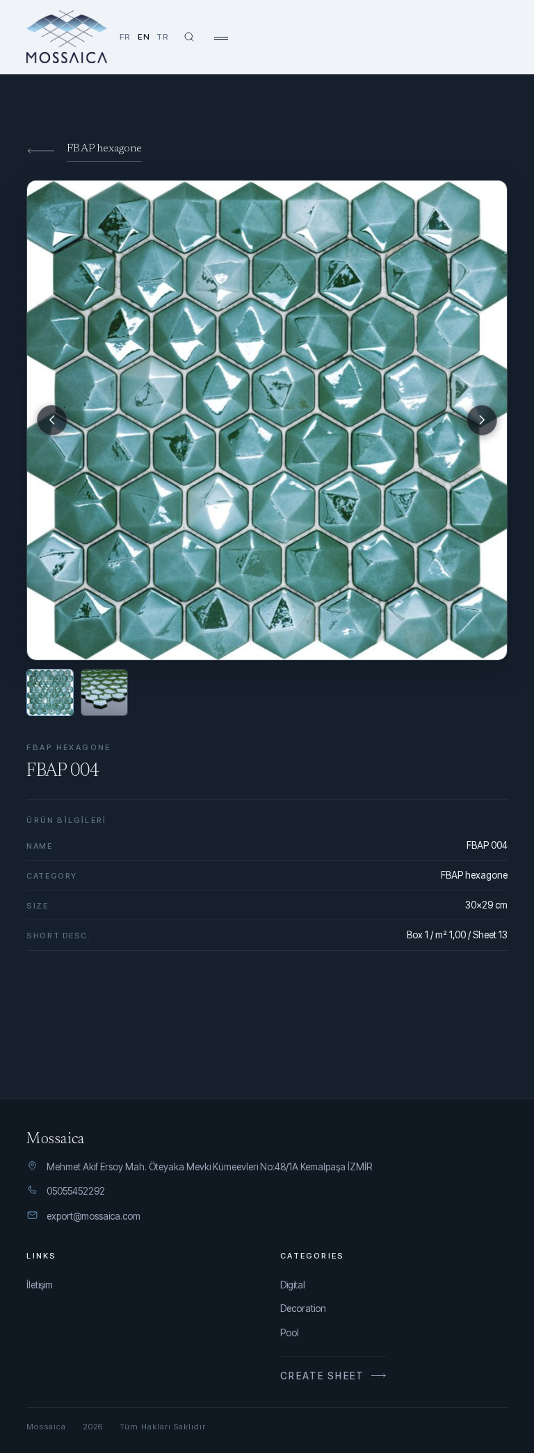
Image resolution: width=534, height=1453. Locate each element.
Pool (289, 1332)
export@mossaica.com (93, 1216)
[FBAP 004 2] (104, 692)
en (144, 37)
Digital (292, 1284)
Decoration (303, 1308)
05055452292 (76, 1191)
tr (162, 37)
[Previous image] (52, 420)
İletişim (39, 1284)
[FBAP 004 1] (50, 692)
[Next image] (482, 420)
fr (125, 37)
